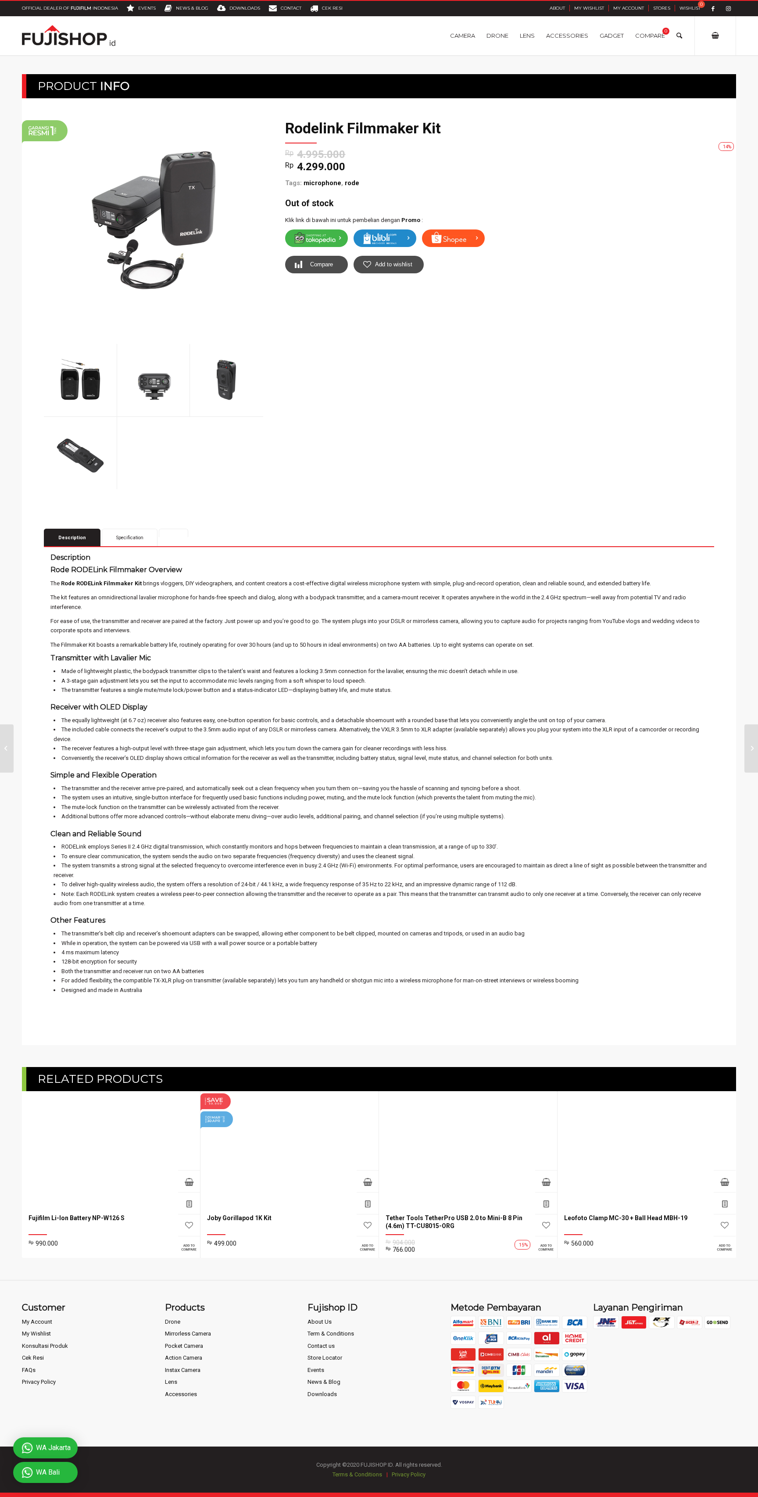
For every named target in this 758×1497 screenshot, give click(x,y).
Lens (171, 1382)
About (557, 8)
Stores (661, 8)
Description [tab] (72, 538)
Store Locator (324, 1357)
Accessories (181, 1394)
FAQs (29, 1370)
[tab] (173, 533)
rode (352, 183)
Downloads (322, 1394)
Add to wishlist (393, 264)
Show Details (189, 1203)
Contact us (321, 1346)
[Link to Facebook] (713, 8)
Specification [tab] (129, 538)
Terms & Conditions (357, 1474)
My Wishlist (589, 8)
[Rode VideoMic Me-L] (751, 748)
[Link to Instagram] (728, 8)
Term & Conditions (330, 1333)
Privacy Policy (39, 1382)
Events (315, 1370)
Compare (321, 264)
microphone (322, 183)
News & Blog (323, 1382)
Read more (368, 1181)
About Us (319, 1321)
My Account (628, 8)
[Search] (679, 35)
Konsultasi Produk (45, 1346)
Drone (172, 1321)
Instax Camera (182, 1370)
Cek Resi (33, 1357)
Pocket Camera (184, 1346)
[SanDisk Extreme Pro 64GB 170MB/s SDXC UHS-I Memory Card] (7, 748)
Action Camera (183, 1357)
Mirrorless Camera (188, 1333)
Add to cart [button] (189, 1181)
